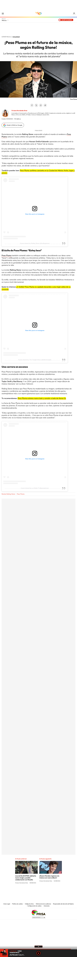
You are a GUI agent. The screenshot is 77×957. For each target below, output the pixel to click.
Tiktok (28, 890)
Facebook (32, 105)
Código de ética (29, 904)
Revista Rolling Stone (8, 494)
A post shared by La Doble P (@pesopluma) (35, 488)
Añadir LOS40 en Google (14, 125)
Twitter (36, 105)
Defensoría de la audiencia (43, 904)
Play (38, 953)
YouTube (32, 890)
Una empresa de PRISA (38, 912)
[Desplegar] (38, 946)
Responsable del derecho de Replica (63, 904)
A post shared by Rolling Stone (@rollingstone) (35, 243)
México (4, 20)
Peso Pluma (20, 494)
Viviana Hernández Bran (19, 110)
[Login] (74, 13)
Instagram (36, 890)
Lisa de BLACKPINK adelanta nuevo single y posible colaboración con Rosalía (25, 878)
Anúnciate (47, 906)
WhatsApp (41, 105)
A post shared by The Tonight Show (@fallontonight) (34, 360)
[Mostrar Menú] (3, 13)
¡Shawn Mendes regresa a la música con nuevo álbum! (49, 877)
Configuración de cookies (34, 906)
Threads (48, 890)
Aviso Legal (6, 904)
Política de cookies (17, 904)
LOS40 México (38, 13)
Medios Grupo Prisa (38, 917)
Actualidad (16, 37)
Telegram (45, 105)
